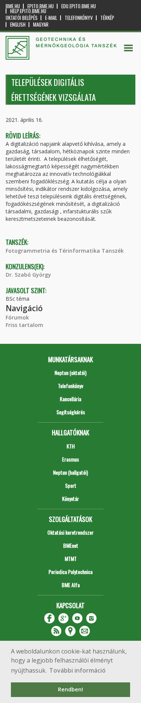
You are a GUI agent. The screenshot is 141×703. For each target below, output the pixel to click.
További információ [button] (77, 670)
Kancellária (70, 399)
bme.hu (13, 6)
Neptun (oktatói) (70, 372)
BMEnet (70, 545)
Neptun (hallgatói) (70, 472)
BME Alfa (71, 585)
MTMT (71, 558)
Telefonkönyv (79, 17)
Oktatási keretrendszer (70, 532)
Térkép (107, 17)
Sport (70, 485)
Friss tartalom (24, 324)
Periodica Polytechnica (70, 572)
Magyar (41, 24)
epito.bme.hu (40, 6)
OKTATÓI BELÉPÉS (22, 17)
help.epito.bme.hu (28, 11)
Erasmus (70, 459)
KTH (71, 446)
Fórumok (17, 317)
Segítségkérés (70, 412)
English (18, 24)
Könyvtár (70, 498)
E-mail (51, 17)
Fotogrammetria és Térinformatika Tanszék (65, 250)
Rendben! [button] (70, 689)
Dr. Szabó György (28, 274)
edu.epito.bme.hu (78, 6)
